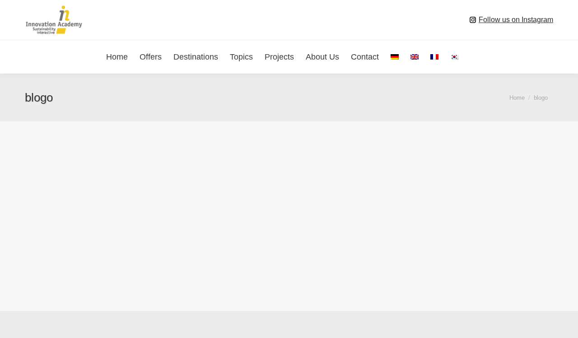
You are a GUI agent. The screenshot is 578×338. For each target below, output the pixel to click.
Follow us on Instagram (516, 19)
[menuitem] (395, 57)
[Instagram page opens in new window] (473, 20)
